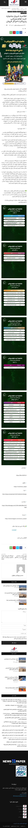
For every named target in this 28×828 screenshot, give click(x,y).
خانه (26, 8)
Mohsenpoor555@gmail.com (20, 796)
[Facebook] (20, 32)
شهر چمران (14, 11)
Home (14, 530)
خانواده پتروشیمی (15, 8)
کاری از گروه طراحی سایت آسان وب (20, 823)
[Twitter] (17, 32)
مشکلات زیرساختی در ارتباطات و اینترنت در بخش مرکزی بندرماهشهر (11, 679)
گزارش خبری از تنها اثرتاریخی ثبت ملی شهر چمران (12, 668)
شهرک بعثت (10, 11)
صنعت (22, 8)
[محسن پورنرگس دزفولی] (25, 25)
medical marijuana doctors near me (18, 713)
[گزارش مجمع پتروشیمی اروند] (23, 602)
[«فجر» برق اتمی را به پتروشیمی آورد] (23, 587)
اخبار (20, 589)
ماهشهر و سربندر (23, 13)
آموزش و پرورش (22, 596)
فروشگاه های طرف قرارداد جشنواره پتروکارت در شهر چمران (7, 557)
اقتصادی (21, 604)
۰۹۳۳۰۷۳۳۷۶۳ (23, 794)
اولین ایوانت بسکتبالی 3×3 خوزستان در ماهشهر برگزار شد (21, 557)
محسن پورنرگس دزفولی (18, 25)
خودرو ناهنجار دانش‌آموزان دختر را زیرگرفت (14, 742)
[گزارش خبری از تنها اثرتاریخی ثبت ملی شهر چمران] (23, 595)
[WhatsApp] (10, 32)
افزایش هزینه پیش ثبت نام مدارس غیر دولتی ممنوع (13, 730)
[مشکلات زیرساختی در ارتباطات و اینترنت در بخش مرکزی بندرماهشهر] (22, 678)
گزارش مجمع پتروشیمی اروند (12, 600)
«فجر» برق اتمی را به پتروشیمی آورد (11, 585)
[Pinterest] (14, 32)
